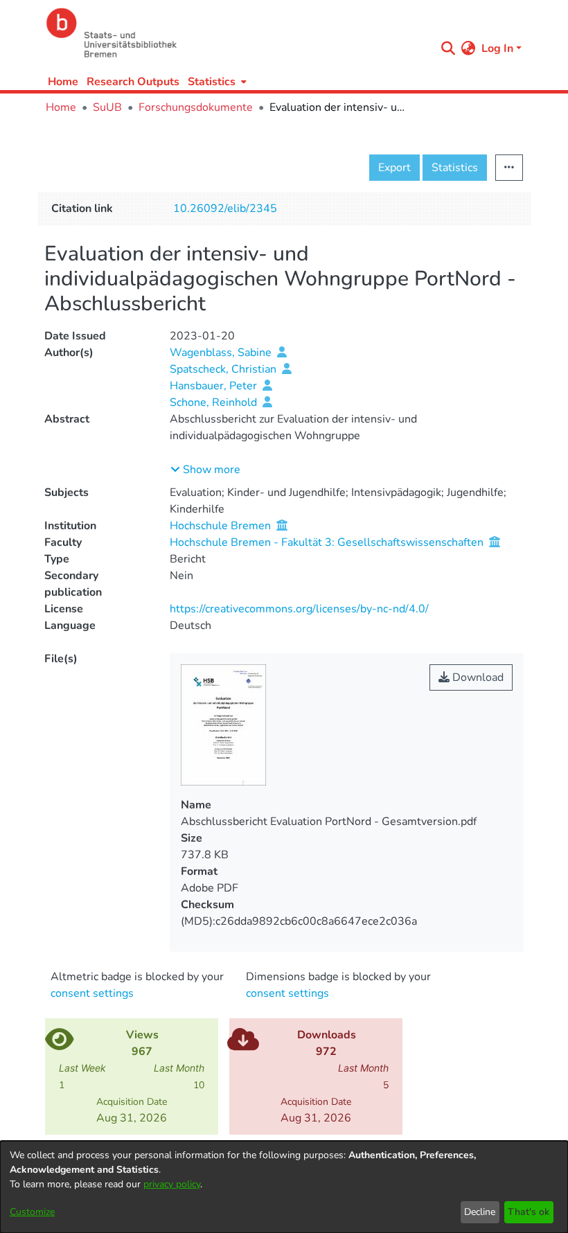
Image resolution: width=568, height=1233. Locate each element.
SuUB (107, 107)
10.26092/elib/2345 (225, 208)
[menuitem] (216, 81)
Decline (479, 1211)
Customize (32, 1211)
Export (394, 167)
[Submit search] (448, 48)
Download (477, 677)
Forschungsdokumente (196, 107)
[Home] (237, 33)
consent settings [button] (92, 993)
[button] (205, 470)
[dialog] (284, 1187)
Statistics (455, 167)
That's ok (528, 1211)
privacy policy (171, 1184)
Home (63, 81)
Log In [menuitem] (497, 48)
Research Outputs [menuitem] (133, 81)
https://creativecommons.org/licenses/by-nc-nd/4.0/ (299, 608)
